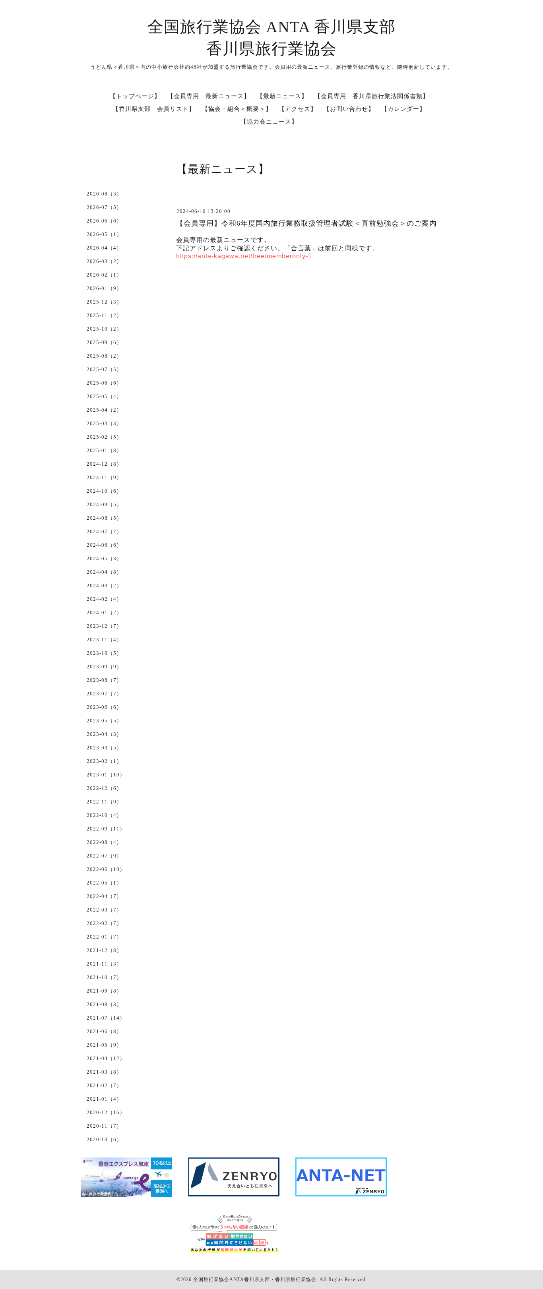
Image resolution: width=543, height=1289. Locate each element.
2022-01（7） (104, 937)
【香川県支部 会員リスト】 (153, 109)
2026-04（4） (104, 248)
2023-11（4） (104, 640)
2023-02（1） (104, 761)
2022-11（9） (104, 802)
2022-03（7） (104, 910)
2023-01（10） (106, 775)
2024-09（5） (104, 504)
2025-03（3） (104, 423)
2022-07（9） (104, 856)
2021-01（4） (104, 1099)
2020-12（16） (106, 1112)
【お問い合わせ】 (349, 109)
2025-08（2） (104, 356)
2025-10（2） (104, 329)
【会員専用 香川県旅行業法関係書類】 (371, 96)
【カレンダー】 (403, 109)
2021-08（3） (104, 1004)
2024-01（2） (104, 612)
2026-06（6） (104, 221)
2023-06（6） (104, 707)
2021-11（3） (104, 964)
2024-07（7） (104, 531)
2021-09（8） (104, 991)
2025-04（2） (104, 410)
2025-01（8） (104, 450)
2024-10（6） (104, 491)
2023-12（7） (104, 626)
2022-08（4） (104, 842)
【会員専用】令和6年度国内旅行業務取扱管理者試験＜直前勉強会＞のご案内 (306, 223)
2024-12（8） (104, 464)
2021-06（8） (104, 1031)
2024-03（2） (104, 585)
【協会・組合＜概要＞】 (237, 109)
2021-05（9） (104, 1045)
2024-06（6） (104, 545)
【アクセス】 (298, 109)
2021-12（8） (104, 950)
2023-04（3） (104, 734)
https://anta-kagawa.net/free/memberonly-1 (244, 256)
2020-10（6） (104, 1139)
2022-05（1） (104, 883)
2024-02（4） (104, 599)
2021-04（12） (106, 1058)
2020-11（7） (104, 1126)
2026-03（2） (104, 261)
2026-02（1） (104, 275)
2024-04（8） (104, 572)
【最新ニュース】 (282, 96)
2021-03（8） (104, 1072)
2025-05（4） (104, 396)
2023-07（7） (104, 694)
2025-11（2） (104, 315)
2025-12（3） (104, 302)
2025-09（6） (104, 342)
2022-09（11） (106, 829)
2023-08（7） (104, 680)
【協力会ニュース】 (269, 121)
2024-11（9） (104, 477)
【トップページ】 (135, 96)
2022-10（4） (104, 815)
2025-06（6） (104, 383)
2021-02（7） (104, 1085)
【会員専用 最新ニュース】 (208, 96)
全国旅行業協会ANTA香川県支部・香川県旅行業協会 (254, 1279)
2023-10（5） (104, 653)
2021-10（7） (104, 977)
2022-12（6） (104, 788)
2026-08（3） (104, 194)
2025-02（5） (104, 437)
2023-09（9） (104, 667)
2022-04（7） (104, 896)
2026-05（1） (104, 234)
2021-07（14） (106, 1018)
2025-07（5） (104, 369)
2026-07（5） (104, 207)
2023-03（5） (104, 748)
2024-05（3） (104, 558)
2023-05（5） (104, 721)
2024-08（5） (104, 518)
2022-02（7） (104, 923)
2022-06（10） (106, 869)
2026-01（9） (104, 288)
